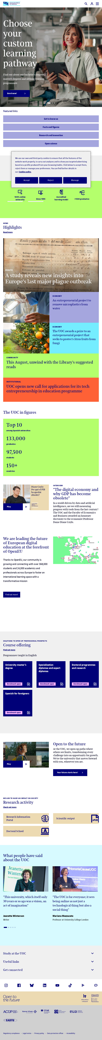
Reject (51, 180)
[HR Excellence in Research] (84, 998)
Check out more (9, 807)
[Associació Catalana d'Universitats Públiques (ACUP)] (10, 1011)
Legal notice (27, 1033)
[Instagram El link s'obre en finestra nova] (6, 985)
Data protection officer (55, 1033)
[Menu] (97, 3)
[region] (51, 169)
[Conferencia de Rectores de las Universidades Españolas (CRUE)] (45, 1011)
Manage (75, 180)
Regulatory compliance (11, 1033)
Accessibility (71, 1033)
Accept (27, 180)
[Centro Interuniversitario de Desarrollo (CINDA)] (60, 1011)
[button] (49, 103)
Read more (8, 232)
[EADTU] (10, 1020)
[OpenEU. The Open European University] (95, 997)
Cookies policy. (25, 171)
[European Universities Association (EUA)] (76, 1011)
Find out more (9, 650)
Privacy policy (39, 1033)
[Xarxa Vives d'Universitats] (29, 1011)
